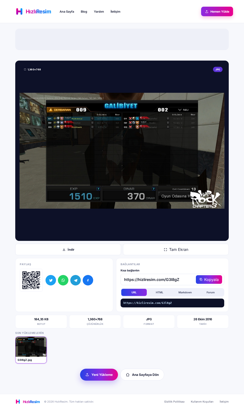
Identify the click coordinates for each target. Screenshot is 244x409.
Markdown (185, 292)
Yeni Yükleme (102, 375)
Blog (84, 11)
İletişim (115, 11)
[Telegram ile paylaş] (75, 280)
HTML (159, 292)
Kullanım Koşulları (202, 401)
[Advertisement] (122, 39)
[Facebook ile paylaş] (88, 280)
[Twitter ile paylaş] (51, 280)
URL (134, 292)
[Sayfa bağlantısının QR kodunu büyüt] (31, 280)
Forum (211, 292)
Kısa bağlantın (130, 270)
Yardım (99, 11)
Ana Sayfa (67, 11)
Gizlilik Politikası (174, 401)
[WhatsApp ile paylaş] (63, 280)
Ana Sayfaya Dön (145, 375)
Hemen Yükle (219, 11)
